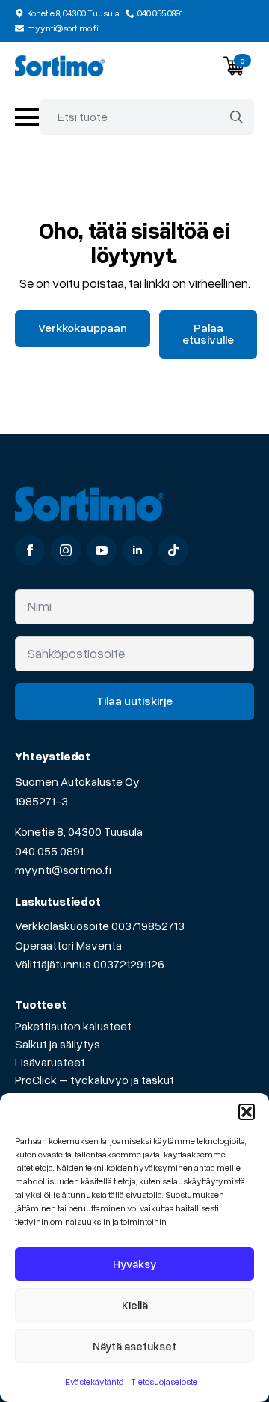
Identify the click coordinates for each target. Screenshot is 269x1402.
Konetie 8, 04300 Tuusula (79, 831)
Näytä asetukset (134, 1346)
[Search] (236, 117)
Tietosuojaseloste (164, 1381)
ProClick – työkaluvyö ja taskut (94, 1080)
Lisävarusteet (50, 1062)
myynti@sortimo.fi (63, 869)
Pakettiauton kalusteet (73, 1026)
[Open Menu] (27, 117)
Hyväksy (134, 1263)
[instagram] (66, 550)
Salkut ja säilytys (57, 1044)
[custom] (173, 550)
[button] (246, 1111)
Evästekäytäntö (94, 1381)
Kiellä (135, 1305)
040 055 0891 (49, 850)
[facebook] (30, 550)
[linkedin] (137, 550)
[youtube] (102, 550)
